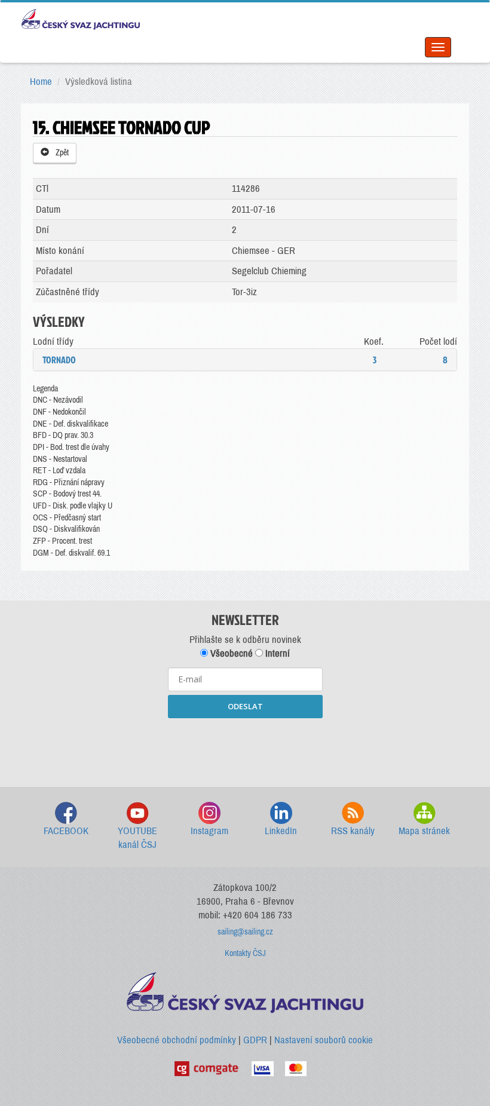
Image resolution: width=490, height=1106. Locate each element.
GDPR (255, 1040)
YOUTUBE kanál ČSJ (137, 838)
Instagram (209, 831)
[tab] (245, 359)
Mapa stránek (424, 831)
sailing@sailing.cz (245, 931)
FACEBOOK (66, 831)
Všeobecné (230, 653)
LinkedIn (281, 831)
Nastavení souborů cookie (323, 1040)
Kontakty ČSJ (245, 953)
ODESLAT (245, 706)
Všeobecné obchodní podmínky (176, 1040)
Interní (276, 653)
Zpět (60, 152)
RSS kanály (353, 831)
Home (41, 81)
